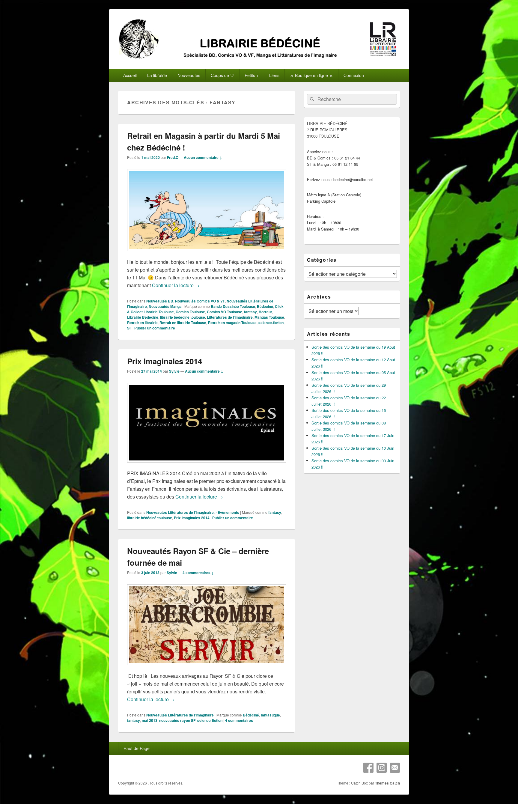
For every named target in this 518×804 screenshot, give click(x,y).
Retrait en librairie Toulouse (182, 322)
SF (129, 328)
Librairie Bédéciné (142, 317)
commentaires (239, 720)
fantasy (250, 311)
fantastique (270, 715)
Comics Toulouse (190, 311)
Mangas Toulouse (269, 317)
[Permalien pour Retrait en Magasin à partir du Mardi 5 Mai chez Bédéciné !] (206, 254)
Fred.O (172, 157)
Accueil (130, 75)
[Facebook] (368, 768)
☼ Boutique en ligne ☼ (311, 75)
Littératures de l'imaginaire (230, 317)
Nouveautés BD (159, 301)
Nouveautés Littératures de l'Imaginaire (180, 512)
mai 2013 (149, 720)
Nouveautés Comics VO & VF (200, 301)
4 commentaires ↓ (198, 572)
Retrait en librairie (142, 322)
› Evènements (227, 512)
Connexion (354, 75)
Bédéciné (265, 306)
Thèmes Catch (387, 783)
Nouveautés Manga (165, 306)
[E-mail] (395, 768)
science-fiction (271, 322)
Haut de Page (137, 748)
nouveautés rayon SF (177, 720)
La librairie (157, 75)
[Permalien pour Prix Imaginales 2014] (206, 465)
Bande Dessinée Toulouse (233, 306)
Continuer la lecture (176, 285)
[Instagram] (382, 768)
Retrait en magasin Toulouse (232, 322)
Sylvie (174, 371)
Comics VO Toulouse (224, 311)
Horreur (265, 311)
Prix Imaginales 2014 (164, 361)
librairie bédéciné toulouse (182, 317)
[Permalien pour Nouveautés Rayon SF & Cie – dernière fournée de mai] (206, 668)
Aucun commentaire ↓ (203, 157)
